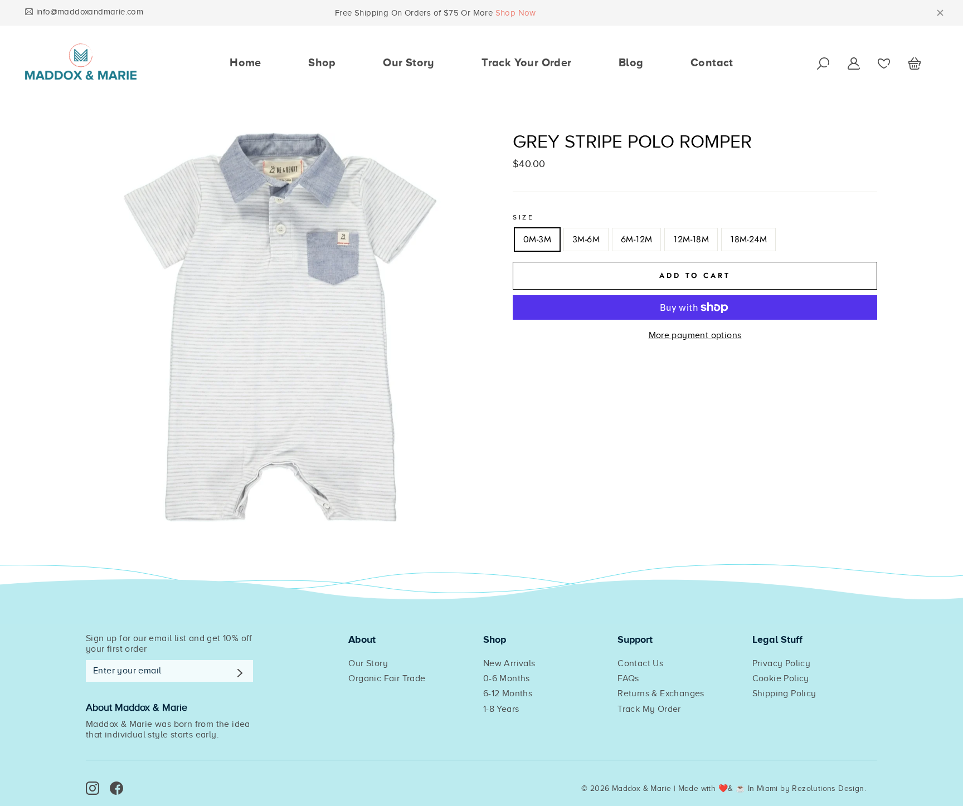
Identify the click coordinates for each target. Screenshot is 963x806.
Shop (322, 62)
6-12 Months (507, 693)
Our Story (409, 62)
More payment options (695, 335)
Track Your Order (526, 62)
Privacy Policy (781, 663)
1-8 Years (501, 709)
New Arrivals (509, 663)
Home (245, 62)
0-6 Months (506, 678)
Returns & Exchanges (660, 693)
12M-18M (691, 239)
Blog (631, 62)
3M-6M (586, 239)
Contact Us (640, 663)
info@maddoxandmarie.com (89, 11)
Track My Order (649, 709)
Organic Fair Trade (386, 678)
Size (523, 217)
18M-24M (748, 239)
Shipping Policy (784, 693)
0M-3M (537, 239)
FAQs (628, 678)
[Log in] (854, 62)
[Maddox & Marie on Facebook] (116, 788)
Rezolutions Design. (829, 788)
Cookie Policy (780, 678)
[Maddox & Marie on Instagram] (92, 788)
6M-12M (636, 239)
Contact (711, 62)
